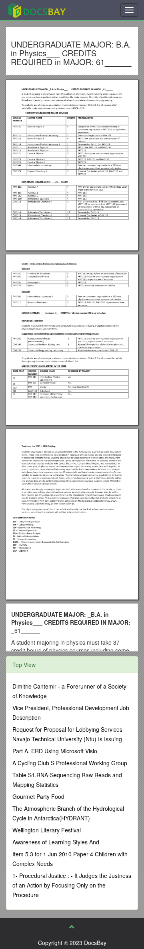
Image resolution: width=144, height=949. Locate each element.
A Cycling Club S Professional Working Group (69, 763)
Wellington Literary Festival (46, 830)
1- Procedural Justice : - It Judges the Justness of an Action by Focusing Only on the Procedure (71, 885)
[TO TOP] (72, 927)
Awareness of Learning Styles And (55, 842)
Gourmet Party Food (38, 796)
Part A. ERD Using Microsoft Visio (54, 751)
